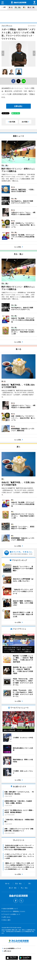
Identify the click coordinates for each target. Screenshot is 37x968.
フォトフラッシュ (7, 25)
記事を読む (18, 106)
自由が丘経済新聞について (10, 908)
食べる (11, 7)
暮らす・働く (31, 7)
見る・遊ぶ (18, 7)
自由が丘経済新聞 (18, 2)
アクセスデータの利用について (11, 914)
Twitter (21, 900)
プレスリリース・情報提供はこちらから (14, 911)
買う (24, 7)
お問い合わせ (6, 917)
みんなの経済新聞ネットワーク (18, 941)
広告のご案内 (6, 920)
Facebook (16, 900)
